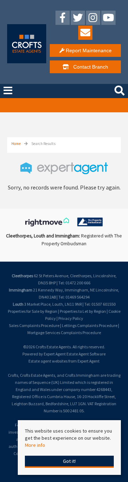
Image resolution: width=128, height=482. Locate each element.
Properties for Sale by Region (32, 311)
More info (35, 445)
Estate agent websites (48, 361)
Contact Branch (88, 67)
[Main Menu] (8, 90)
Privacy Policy (70, 318)
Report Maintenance (88, 50)
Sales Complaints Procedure (34, 325)
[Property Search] (119, 90)
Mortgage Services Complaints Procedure (64, 332)
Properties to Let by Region (83, 311)
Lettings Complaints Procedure (89, 325)
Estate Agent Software (86, 354)
